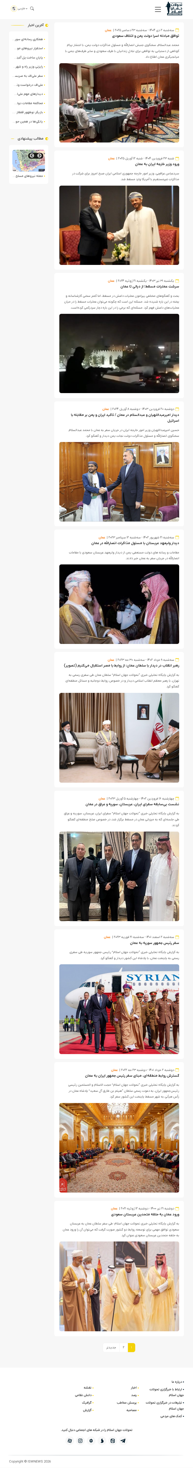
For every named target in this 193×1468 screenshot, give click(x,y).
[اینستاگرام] (80, 1440)
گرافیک (86, 1403)
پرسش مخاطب (127, 1403)
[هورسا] (91, 1440)
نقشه (87, 1387)
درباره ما (177, 1382)
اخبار (134, 1387)
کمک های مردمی (171, 1416)
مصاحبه (131, 1410)
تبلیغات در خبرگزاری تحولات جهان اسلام (165, 1406)
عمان (108, 30)
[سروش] (102, 1440)
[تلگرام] (123, 1440)
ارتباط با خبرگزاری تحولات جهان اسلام (167, 1392)
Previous (39, 156)
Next (32, 156)
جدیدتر (111, 1347)
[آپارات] (69, 1440)
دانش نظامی (83, 1395)
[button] (158, 9)
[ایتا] (112, 1440)
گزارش (87, 1410)
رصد (134, 1395)
